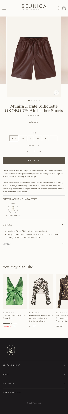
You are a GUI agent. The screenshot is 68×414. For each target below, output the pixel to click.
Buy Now (34, 160)
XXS (14, 138)
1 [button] (29, 100)
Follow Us (9, 383)
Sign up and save (12, 393)
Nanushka (34, 115)
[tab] (34, 225)
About (6, 374)
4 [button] (37, 100)
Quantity (34, 145)
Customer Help (11, 365)
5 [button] (39, 100)
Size (34, 133)
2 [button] (32, 100)
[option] (34, 57)
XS (23, 138)
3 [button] (34, 100)
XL (53, 138)
